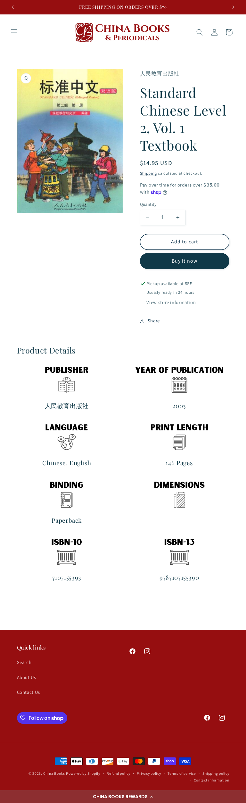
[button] (123, 796)
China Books (54, 773)
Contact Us (28, 692)
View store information (171, 302)
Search (24, 662)
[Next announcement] (233, 7)
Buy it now (184, 261)
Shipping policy (215, 773)
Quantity (148, 204)
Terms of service (182, 773)
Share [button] (154, 321)
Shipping (148, 173)
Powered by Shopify (83, 773)
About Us (26, 677)
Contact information (211, 780)
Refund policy (118, 773)
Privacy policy (149, 773)
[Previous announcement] (13, 7)
